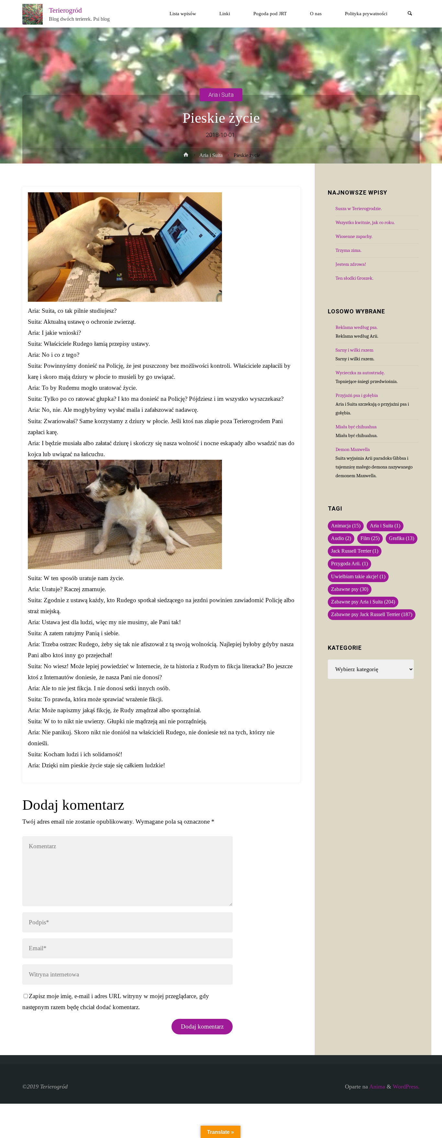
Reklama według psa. (357, 327)
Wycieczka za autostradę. (360, 373)
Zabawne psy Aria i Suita (363, 602)
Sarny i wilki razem (354, 350)
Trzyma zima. (348, 250)
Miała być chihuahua (356, 427)
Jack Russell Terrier (354, 551)
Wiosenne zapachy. (354, 236)
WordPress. (406, 1086)
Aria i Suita (221, 94)
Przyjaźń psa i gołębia (357, 395)
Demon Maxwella (353, 449)
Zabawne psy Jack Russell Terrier (371, 614)
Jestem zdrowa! (351, 264)
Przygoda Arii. (349, 564)
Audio (341, 538)
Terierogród (65, 10)
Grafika (401, 538)
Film (370, 538)
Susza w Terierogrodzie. (359, 208)
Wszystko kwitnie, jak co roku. (365, 222)
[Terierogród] (32, 13)
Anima (376, 1086)
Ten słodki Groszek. (354, 278)
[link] (410, 14)
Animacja (345, 526)
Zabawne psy (349, 589)
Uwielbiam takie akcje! (358, 577)
